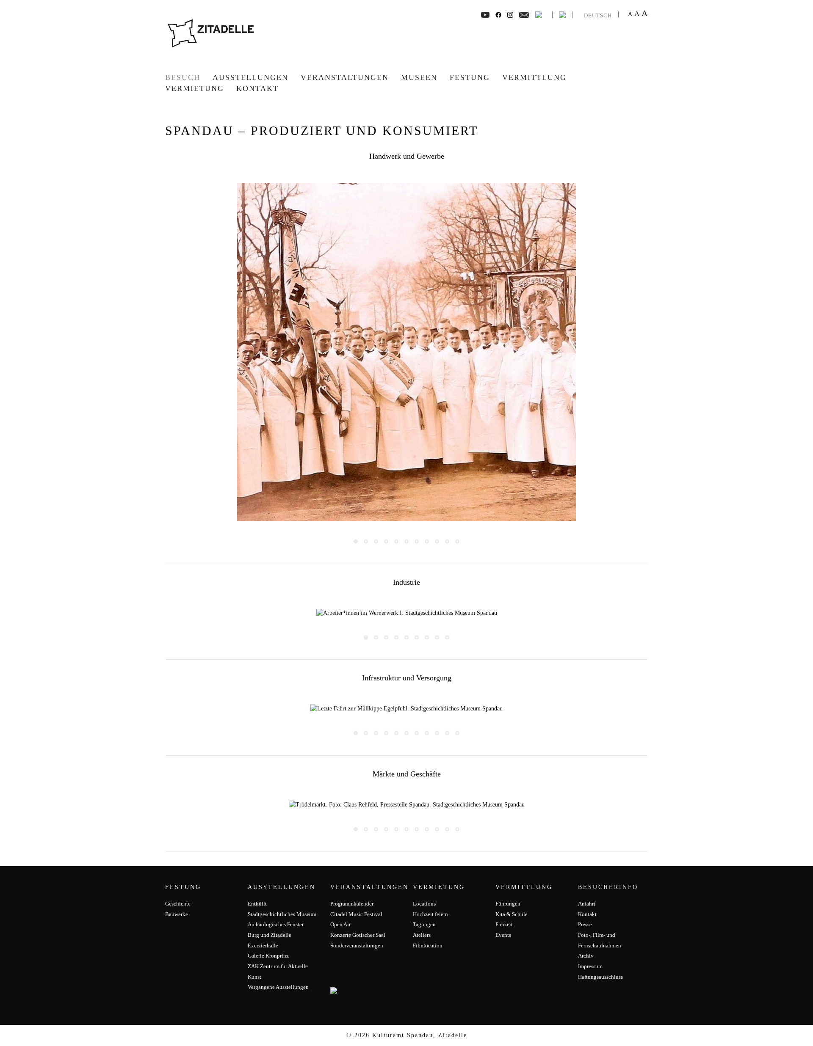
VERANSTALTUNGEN (345, 77)
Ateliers (422, 935)
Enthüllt (257, 903)
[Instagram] (510, 14)
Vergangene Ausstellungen (278, 987)
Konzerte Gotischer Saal (357, 935)
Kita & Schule (511, 914)
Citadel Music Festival (356, 914)
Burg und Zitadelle (269, 935)
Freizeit (504, 924)
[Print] (538, 14)
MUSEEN (419, 77)
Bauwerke (176, 914)
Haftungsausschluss (600, 977)
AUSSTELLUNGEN (250, 77)
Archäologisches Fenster (276, 924)
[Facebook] (485, 14)
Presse (585, 924)
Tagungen (424, 924)
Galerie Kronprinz (268, 955)
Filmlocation (427, 945)
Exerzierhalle (263, 945)
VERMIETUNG (194, 88)
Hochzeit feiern (430, 914)
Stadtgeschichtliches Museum (282, 914)
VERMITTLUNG (534, 77)
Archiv (586, 955)
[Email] (524, 14)
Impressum (590, 966)
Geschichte (178, 903)
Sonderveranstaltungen (356, 945)
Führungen (507, 903)
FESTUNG (470, 77)
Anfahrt (586, 903)
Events (503, 935)
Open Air (340, 924)
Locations (424, 903)
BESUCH (182, 77)
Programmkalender (351, 903)
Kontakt (257, 88)
